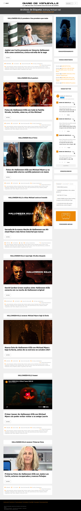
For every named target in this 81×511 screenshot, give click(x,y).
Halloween (7, 67)
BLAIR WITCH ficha (66, 66)
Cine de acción (6, 502)
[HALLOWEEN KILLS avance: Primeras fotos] (27, 458)
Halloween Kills (20, 67)
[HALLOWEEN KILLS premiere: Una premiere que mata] (27, 35)
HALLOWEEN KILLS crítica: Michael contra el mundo (27, 197)
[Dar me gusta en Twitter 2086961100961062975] (65, 162)
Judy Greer (35, 67)
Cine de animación (19, 502)
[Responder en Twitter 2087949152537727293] (60, 115)
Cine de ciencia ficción (44, 502)
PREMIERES (8, 63)
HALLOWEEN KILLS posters (28, 78)
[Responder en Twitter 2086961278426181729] (60, 148)
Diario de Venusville (26, 63)
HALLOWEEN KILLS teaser (28, 375)
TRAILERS (8, 427)
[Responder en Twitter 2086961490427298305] (60, 131)
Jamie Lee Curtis (28, 67)
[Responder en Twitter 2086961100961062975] (60, 162)
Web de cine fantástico (8, 508)
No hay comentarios (37, 63)
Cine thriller (31, 502)
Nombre (58, 66)
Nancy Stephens (13, 69)
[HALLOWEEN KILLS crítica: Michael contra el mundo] (27, 214)
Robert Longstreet (22, 69)
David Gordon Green (43, 66)
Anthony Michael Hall (18, 66)
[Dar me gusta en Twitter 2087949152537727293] (65, 115)
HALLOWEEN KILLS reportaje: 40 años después (27, 256)
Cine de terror (12, 502)
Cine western (36, 502)
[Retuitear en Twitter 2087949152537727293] (62, 115)
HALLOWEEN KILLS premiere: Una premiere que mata (28, 18)
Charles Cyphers (27, 66)
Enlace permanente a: (46, 65)
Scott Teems (29, 69)
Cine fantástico (25, 502)
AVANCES (8, 123)
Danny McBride (34, 66)
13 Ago (73, 102)
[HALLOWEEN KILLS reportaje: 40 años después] (27, 272)
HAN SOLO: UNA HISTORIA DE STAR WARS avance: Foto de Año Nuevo (65, 70)
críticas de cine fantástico (17, 508)
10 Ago (73, 135)
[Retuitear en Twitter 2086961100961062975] (62, 162)
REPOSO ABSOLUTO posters (68, 83)
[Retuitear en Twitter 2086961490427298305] (62, 131)
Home (28, 12)
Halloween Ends (13, 67)
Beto (22, 242)
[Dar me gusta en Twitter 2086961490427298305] (65, 131)
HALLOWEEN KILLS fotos (27, 138)
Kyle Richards (41, 67)
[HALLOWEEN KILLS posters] (27, 94)
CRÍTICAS (8, 242)
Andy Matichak (9, 66)
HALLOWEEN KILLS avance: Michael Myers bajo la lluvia (28, 316)
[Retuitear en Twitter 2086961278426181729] (62, 148)
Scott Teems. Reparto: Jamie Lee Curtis (18, 129)
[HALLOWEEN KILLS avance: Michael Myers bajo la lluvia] (27, 332)
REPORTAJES (9, 301)
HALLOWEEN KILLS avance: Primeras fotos (28, 442)
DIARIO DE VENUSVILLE (65, 102)
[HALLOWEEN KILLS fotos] (27, 154)
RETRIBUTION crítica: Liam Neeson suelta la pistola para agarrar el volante (65, 79)
